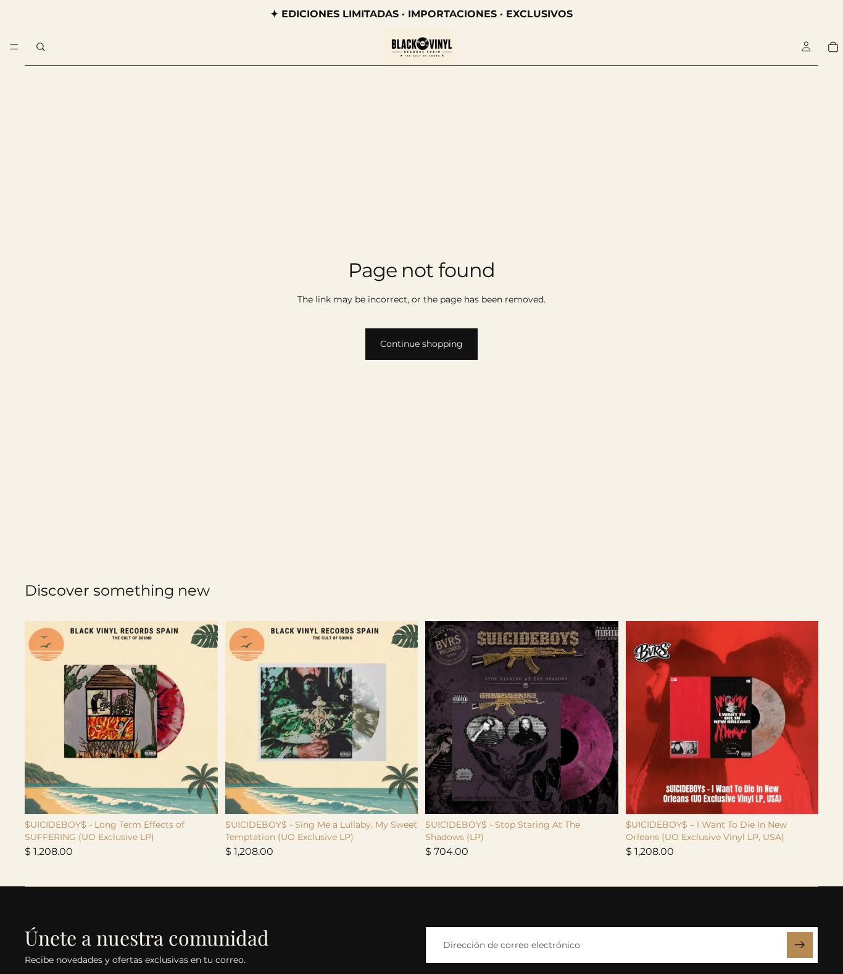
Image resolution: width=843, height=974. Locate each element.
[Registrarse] (800, 945)
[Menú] (14, 47)
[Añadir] (199, 796)
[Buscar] (40, 46)
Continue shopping (421, 343)
